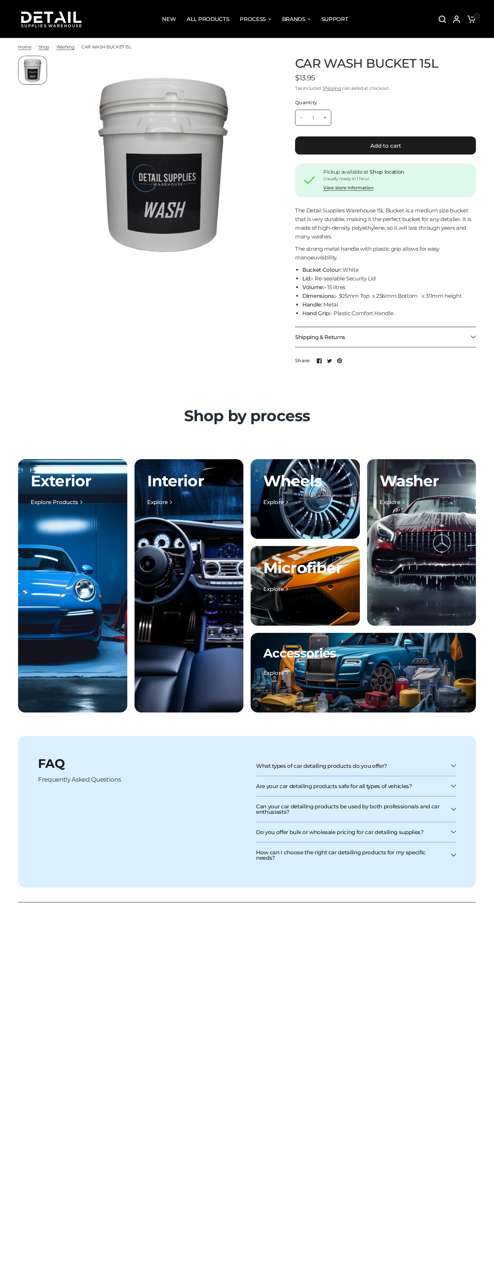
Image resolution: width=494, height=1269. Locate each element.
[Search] (442, 19)
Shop (43, 47)
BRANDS (293, 19)
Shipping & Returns (320, 337)
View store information (348, 188)
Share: (303, 360)
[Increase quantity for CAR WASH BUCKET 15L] (325, 117)
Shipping (332, 88)
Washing (65, 47)
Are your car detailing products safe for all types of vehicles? (334, 786)
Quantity (306, 102)
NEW (169, 19)
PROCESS (253, 19)
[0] (470, 19)
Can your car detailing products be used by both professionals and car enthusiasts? (348, 809)
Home (24, 47)
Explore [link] (157, 502)
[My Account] (457, 19)
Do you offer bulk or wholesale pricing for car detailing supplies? (340, 832)
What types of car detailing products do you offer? (321, 765)
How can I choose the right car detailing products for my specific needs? (341, 855)
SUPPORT (334, 19)
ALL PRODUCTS (208, 19)
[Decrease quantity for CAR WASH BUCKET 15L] (301, 117)
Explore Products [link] (54, 502)
